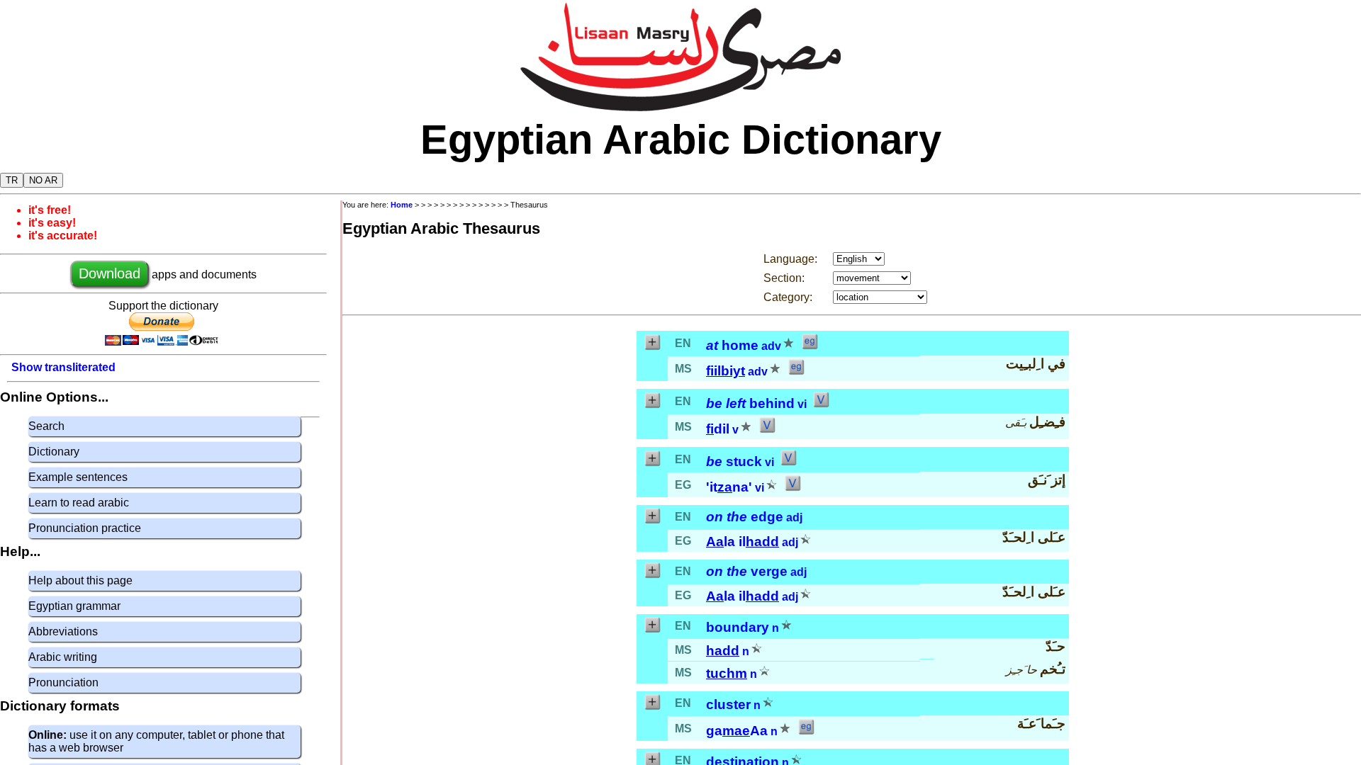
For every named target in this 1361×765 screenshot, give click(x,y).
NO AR (43, 180)
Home (402, 204)
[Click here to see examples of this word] (809, 346)
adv (771, 346)
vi (802, 404)
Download (109, 273)
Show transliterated (63, 367)
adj (794, 517)
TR (12, 180)
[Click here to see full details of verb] (820, 404)
